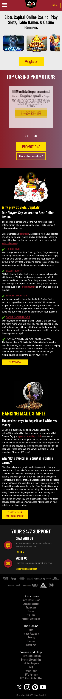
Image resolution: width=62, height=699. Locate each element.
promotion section (29, 286)
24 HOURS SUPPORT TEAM (16, 295)
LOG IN (55, 5)
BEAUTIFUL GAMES (13, 249)
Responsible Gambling (31, 659)
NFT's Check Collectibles (31, 678)
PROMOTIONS (31, 146)
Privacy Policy (31, 671)
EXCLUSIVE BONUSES (14, 270)
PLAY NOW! (31, 113)
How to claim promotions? (31, 156)
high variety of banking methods (30, 436)
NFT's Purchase (31, 674)
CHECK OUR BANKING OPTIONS (15, 514)
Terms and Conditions (31, 656)
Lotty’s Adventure (31, 633)
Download (31, 641)
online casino (24, 233)
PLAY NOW (15, 362)
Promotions (31, 607)
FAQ (31, 667)
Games (31, 611)
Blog (31, 630)
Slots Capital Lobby (31, 600)
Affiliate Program (31, 663)
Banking (31, 637)
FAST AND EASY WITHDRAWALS (18, 317)
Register (31, 61)
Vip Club (31, 615)
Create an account (31, 603)
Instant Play (31, 645)
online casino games (9, 243)
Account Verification (31, 618)
